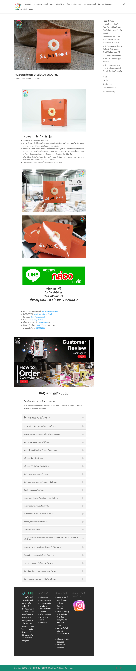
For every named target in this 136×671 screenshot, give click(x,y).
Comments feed (109, 88)
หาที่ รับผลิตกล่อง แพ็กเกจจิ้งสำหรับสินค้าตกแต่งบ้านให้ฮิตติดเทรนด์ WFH (112, 49)
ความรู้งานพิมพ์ (22, 9)
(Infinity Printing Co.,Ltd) (60, 606)
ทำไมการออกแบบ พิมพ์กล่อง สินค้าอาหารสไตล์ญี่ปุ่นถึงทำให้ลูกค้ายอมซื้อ (112, 68)
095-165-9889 (42, 325)
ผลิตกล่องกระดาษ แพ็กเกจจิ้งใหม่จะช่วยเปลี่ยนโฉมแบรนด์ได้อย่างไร (111, 40)
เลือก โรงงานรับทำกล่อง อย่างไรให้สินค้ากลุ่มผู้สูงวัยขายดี (112, 59)
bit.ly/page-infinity (38, 317)
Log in (105, 80)
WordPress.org (109, 91)
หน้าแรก (19, 4)
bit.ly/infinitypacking (50, 311)
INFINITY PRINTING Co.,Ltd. (44, 668)
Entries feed (107, 84)
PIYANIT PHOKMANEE (23, 78)
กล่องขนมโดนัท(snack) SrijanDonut (36, 75)
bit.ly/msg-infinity (36, 319)
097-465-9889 (43, 322)
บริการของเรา (45, 614)
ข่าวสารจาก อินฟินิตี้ (41, 4)
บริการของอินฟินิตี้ (90, 4)
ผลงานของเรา (45, 600)
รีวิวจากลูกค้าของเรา (105, 4)
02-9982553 (40, 328)
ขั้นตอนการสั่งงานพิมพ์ (74, 4)
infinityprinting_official (43, 314)
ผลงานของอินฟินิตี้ (56, 4)
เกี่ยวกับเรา (28, 4)
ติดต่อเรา (32, 9)
